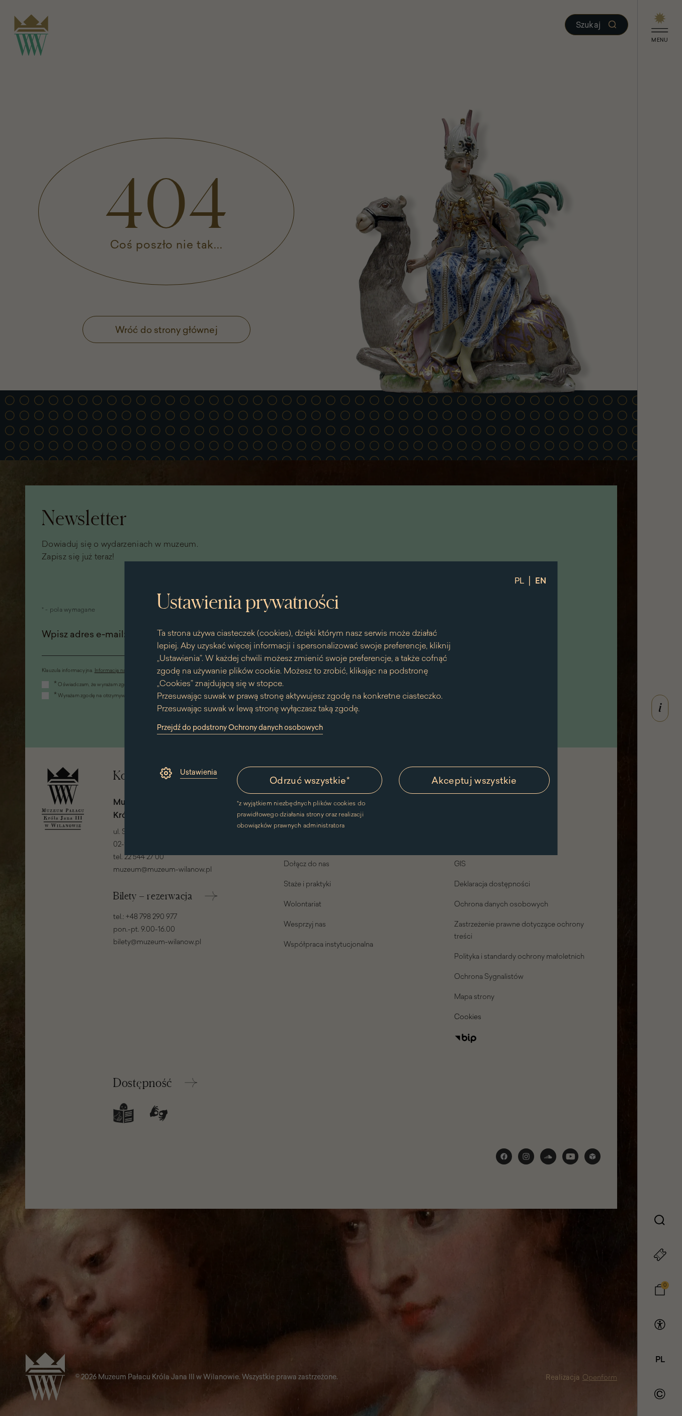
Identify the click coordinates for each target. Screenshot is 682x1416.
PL (519, 580)
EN (540, 580)
